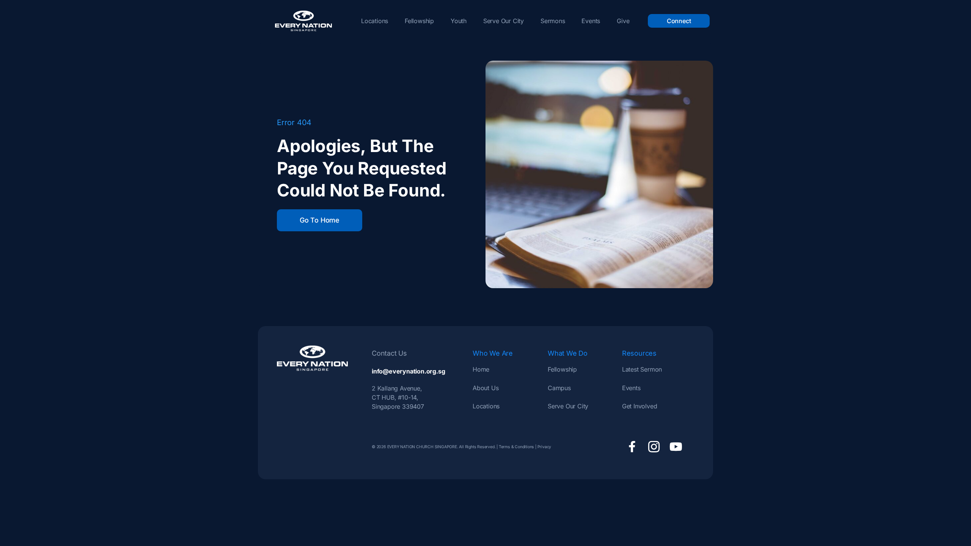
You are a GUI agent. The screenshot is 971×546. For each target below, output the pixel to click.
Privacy (544, 446)
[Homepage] (303, 21)
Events (590, 21)
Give (623, 21)
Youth (459, 21)
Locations (374, 21)
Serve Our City (503, 21)
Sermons (552, 21)
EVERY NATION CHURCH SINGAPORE (421, 446)
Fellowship (419, 21)
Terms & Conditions (516, 446)
